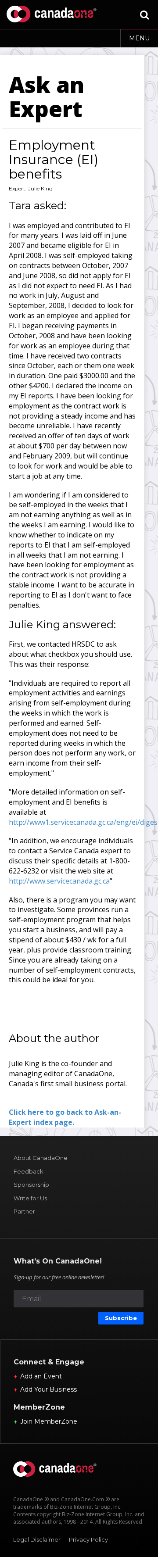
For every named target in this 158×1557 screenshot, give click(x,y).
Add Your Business (48, 1389)
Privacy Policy (88, 1539)
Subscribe (121, 1317)
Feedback (28, 1171)
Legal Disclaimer (37, 1539)
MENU (139, 38)
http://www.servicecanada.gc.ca (59, 881)
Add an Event (41, 1376)
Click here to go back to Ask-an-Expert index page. (65, 1117)
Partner (24, 1211)
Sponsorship (31, 1184)
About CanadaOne (41, 1157)
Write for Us (30, 1198)
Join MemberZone (48, 1421)
